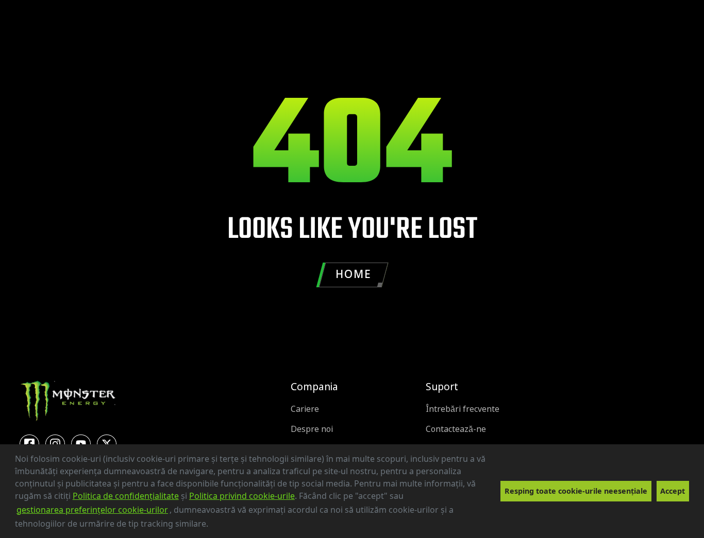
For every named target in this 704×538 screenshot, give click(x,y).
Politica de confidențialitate (126, 495)
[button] (211, 525)
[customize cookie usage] (218, 526)
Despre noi (312, 429)
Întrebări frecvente (462, 409)
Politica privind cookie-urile (242, 495)
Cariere (305, 409)
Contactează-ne (456, 429)
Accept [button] (672, 491)
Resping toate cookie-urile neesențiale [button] (576, 491)
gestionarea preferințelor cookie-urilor (92, 509)
